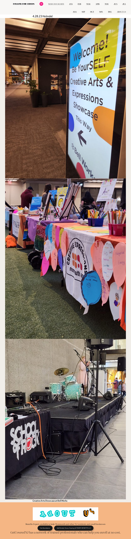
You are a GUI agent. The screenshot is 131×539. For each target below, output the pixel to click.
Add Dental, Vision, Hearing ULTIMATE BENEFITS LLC (74, 528)
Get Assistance (45, 528)
